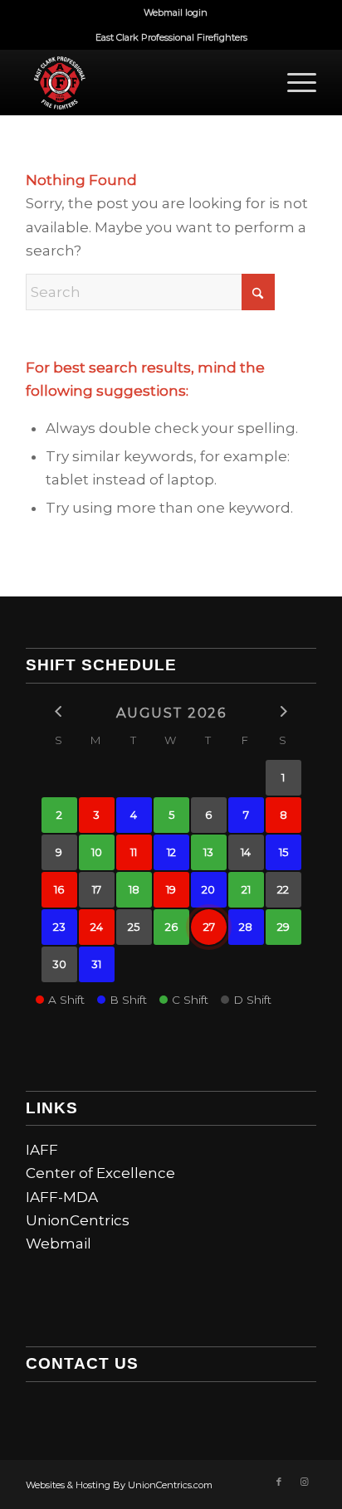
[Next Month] (283, 711)
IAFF (42, 1149)
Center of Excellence (100, 1173)
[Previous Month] (59, 711)
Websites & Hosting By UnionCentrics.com (119, 1485)
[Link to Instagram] (303, 1481)
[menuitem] (175, 12)
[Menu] (293, 82)
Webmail (58, 1243)
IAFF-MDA (62, 1197)
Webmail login (176, 12)
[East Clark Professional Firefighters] (142, 82)
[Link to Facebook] (278, 1481)
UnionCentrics (77, 1220)
